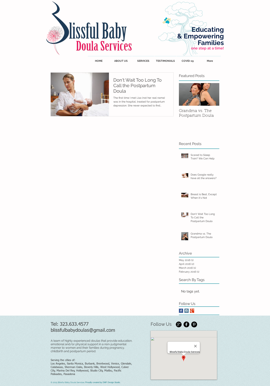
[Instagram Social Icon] (186, 311)
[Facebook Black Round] (186, 324)
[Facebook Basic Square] (181, 311)
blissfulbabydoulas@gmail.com (83, 330)
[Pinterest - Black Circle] (194, 324)
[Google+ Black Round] (179, 324)
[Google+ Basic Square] (192, 311)
